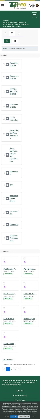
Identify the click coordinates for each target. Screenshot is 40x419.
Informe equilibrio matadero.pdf (30, 319)
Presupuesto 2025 (14, 64)
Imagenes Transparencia (14, 238)
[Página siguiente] (19, 369)
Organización (14, 212)
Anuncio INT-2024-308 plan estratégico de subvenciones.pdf (30, 294)
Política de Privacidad (20, 395)
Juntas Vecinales (14, 119)
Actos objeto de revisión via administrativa (14, 155)
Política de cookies (20, 400)
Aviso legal (20, 390)
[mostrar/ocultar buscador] (29, 6)
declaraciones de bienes (14, 198)
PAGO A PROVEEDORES (13, 91)
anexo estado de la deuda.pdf (10, 344)
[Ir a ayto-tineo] (17, 5)
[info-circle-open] (7, 41)
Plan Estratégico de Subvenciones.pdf (30, 269)
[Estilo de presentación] (15, 41)
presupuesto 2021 (14, 106)
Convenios (14, 225)
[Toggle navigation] (2, 5)
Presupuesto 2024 (14, 77)
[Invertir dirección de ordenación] (19, 33)
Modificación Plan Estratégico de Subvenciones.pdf (10, 269)
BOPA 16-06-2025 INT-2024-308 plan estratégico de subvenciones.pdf (10, 294)
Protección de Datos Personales (14, 134)
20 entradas (9, 360)
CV (11, 185)
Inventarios (14, 173)
